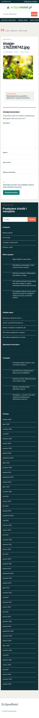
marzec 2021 (7, 607)
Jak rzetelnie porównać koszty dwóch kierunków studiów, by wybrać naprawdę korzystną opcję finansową (24, 283)
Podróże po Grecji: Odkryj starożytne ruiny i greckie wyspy (24, 380)
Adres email (7, 162)
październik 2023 (8, 515)
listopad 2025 (7, 453)
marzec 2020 (7, 665)
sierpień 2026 (7, 419)
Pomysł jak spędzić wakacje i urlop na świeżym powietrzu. (23, 363)
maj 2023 (6, 520)
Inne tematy (6, 237)
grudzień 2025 (7, 448)
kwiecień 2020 (7, 660)
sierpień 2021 (7, 583)
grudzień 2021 (7, 564)
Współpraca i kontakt (30, 1)
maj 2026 (6, 434)
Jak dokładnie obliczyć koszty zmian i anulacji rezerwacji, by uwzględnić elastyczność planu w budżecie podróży (24, 294)
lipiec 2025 (6, 463)
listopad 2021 (7, 568)
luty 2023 (5, 535)
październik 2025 (8, 458)
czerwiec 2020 (7, 650)
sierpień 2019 (7, 684)
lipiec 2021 (6, 588)
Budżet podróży (8, 233)
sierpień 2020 (7, 640)
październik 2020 (8, 631)
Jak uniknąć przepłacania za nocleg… (15, 337)
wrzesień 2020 (7, 636)
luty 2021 (5, 612)
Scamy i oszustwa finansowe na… (13, 323)
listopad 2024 (7, 472)
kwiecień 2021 (7, 602)
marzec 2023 (7, 530)
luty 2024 (5, 506)
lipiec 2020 (6, 645)
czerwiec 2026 (7, 429)
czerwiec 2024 (7, 491)
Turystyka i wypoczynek (8, 20)
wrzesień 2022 (7, 540)
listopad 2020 (7, 626)
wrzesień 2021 (7, 578)
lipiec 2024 (6, 487)
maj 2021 (6, 597)
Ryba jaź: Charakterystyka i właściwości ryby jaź (21, 388)
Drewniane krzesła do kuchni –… (13, 318)
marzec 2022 (7, 549)
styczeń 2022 (7, 559)
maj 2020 (6, 655)
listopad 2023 (7, 511)
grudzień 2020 (7, 621)
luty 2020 (5, 669)
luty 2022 (5, 554)
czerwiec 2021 (7, 592)
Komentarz (7, 123)
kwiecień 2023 (7, 525)
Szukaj (34, 14)
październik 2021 (8, 573)
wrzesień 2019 (7, 679)
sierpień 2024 (7, 482)
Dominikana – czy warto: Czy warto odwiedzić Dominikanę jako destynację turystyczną (24, 397)
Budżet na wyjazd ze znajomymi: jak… (15, 327)
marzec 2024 (7, 501)
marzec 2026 (7, 443)
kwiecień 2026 (7, 438)
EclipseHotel (10, 704)
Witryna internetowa (9, 172)
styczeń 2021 (7, 616)
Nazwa (5, 152)
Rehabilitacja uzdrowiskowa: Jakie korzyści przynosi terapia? (23, 266)
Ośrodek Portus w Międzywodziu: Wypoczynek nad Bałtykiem (23, 371)
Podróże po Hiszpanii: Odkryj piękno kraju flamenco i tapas (24, 274)
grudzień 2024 (7, 467)
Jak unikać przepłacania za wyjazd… (14, 332)
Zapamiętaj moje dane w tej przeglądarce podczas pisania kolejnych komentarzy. (18, 186)
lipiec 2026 (6, 424)
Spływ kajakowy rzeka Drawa (22, 259)
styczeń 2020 (7, 674)
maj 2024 (6, 496)
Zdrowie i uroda (23, 20)
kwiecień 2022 (7, 544)
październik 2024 (8, 477)
